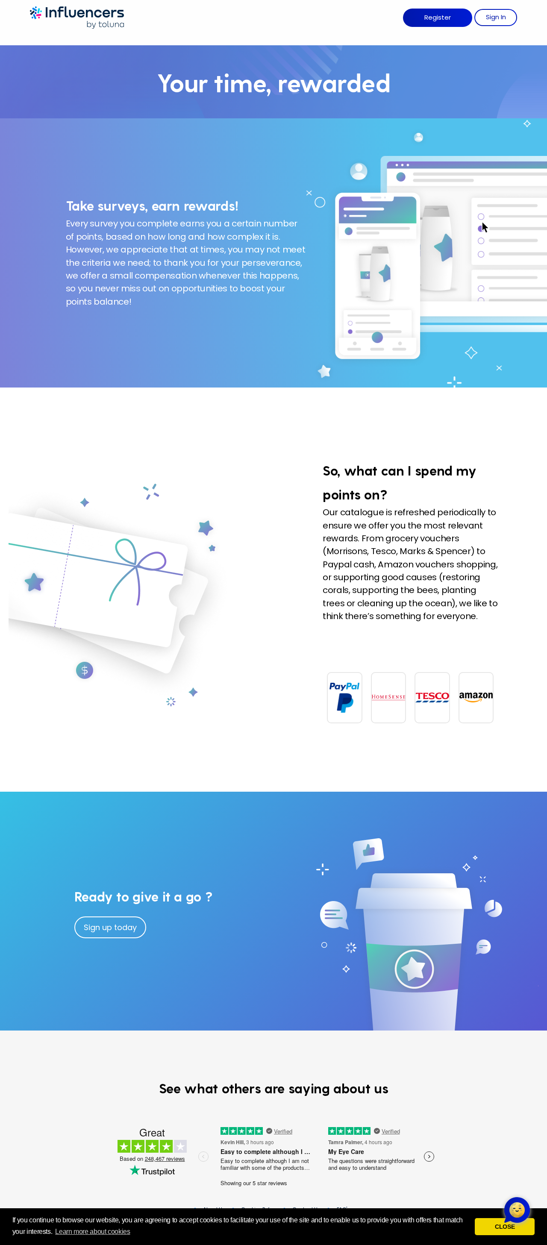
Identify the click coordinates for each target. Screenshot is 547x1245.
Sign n (496, 16)
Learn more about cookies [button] (92, 1231)
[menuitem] (437, 18)
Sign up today (110, 927)
